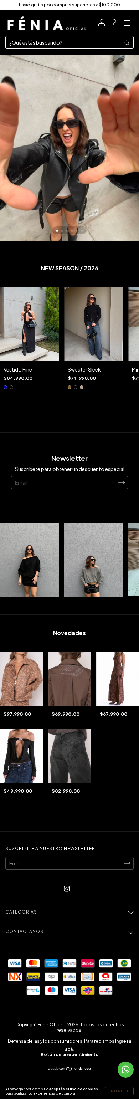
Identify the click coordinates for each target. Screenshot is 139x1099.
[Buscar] (127, 42)
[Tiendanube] (69, 1069)
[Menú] (127, 23)
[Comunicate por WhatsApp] (126, 1070)
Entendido (119, 1091)
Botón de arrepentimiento (70, 1054)
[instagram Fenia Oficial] (67, 888)
